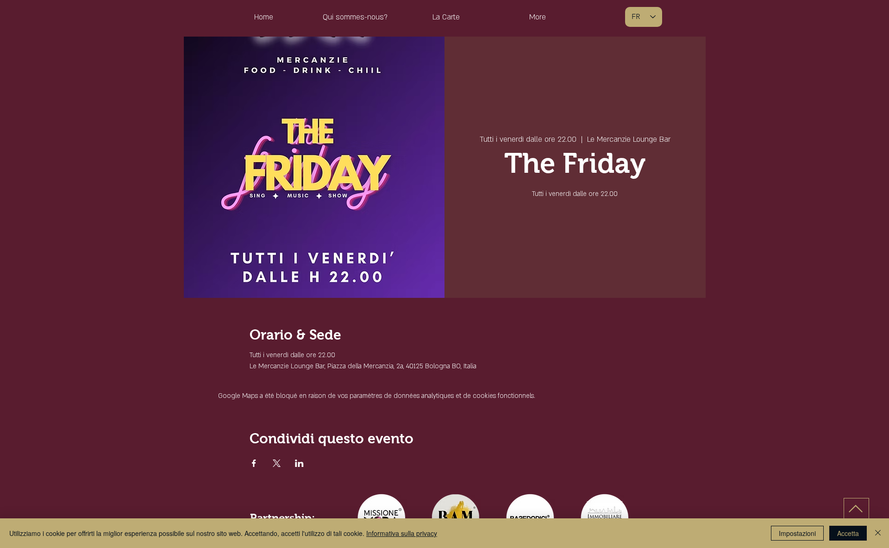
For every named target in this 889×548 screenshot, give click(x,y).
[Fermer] (877, 533)
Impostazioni (797, 533)
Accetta (848, 533)
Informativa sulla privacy (401, 533)
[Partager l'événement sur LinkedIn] (299, 463)
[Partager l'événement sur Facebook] (254, 463)
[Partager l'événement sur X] (276, 463)
